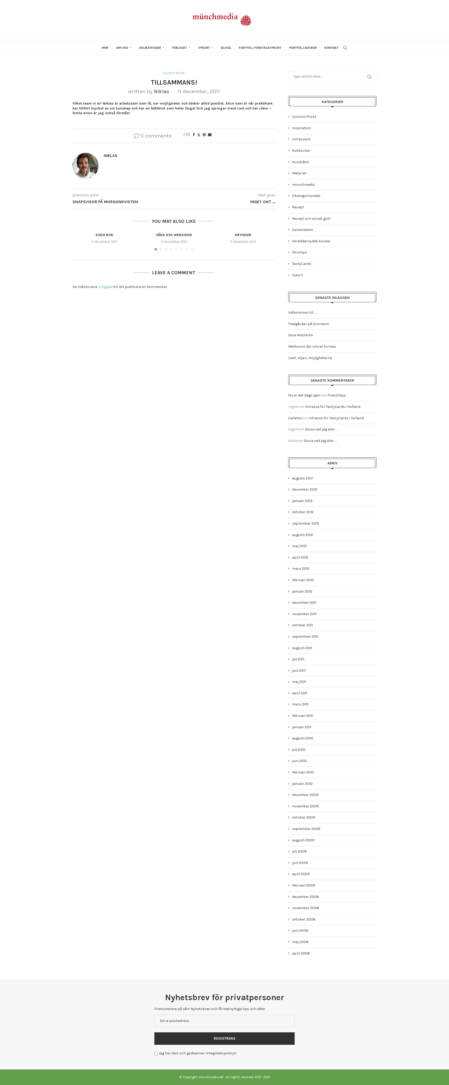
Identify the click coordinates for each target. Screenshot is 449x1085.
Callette (294, 418)
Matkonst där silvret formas (312, 346)
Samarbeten (302, 230)
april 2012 (300, 557)
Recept (298, 207)
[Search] (345, 47)
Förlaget (179, 48)
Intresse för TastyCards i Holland (332, 406)
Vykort (204, 48)
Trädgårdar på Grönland (308, 324)
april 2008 (301, 953)
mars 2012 (300, 568)
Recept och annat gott (311, 218)
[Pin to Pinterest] (204, 135)
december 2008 (305, 897)
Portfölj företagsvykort (260, 48)
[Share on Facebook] (194, 135)
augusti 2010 (302, 738)
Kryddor (243, 235)
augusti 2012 (302, 535)
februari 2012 (303, 580)
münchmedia (303, 184)
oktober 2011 (302, 625)
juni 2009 (300, 863)
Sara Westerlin (300, 335)
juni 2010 (299, 761)
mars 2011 (300, 704)
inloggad (105, 287)
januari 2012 (302, 591)
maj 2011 (299, 681)
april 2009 (300, 874)
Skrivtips (299, 252)
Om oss (122, 48)
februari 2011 (302, 715)
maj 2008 (300, 942)
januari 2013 (302, 501)
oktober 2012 (303, 512)
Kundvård (300, 162)
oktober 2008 (303, 919)
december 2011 (304, 602)
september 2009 (306, 829)
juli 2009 (299, 851)
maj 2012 (299, 546)
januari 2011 (301, 727)
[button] (79, 241)
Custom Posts (304, 116)
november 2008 (305, 908)
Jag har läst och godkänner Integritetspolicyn (197, 1053)
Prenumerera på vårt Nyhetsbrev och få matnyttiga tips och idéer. (210, 1009)
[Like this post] (188, 135)
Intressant (301, 139)
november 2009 (305, 806)
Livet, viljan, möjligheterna (310, 358)
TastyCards (301, 264)
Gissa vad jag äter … (321, 429)
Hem (105, 48)
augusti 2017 (302, 478)
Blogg (226, 48)
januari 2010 (302, 783)
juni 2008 (300, 930)
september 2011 (305, 636)
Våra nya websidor (174, 235)
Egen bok (104, 235)
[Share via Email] (210, 135)
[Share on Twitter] (199, 135)
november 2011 (304, 614)
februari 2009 (303, 885)
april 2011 (299, 693)
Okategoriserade (306, 196)
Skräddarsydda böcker (311, 241)
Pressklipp (336, 395)
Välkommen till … (302, 312)
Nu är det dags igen (304, 395)
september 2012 (305, 523)
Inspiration (301, 128)
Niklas (161, 91)
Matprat (299, 173)
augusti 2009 (303, 840)
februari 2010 (303, 772)
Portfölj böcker (303, 48)
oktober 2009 (303, 817)
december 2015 (304, 489)
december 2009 (305, 795)
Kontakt (332, 48)
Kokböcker (301, 150)
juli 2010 (299, 749)
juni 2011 (299, 670)
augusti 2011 (302, 648)
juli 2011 (298, 659)
